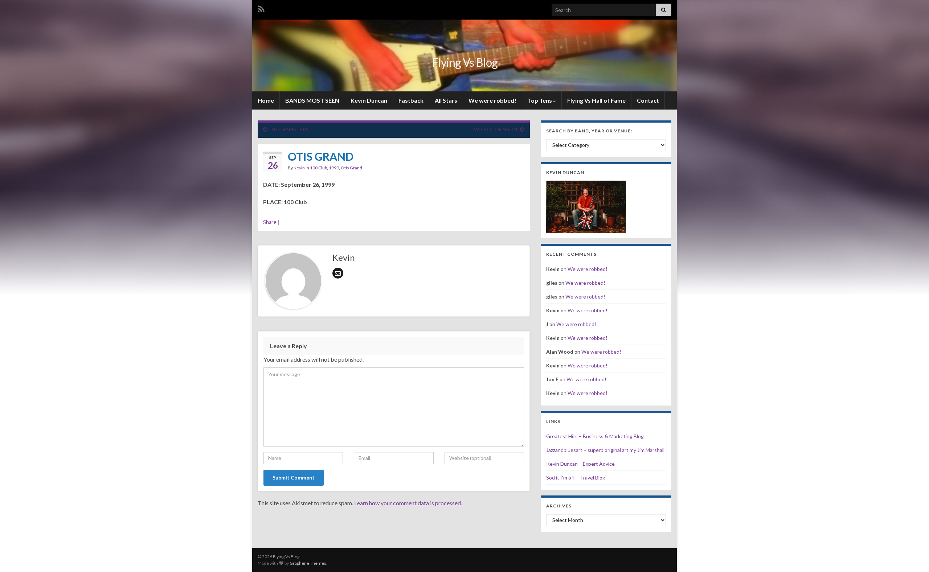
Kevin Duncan (369, 100)
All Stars (446, 100)
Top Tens (540, 100)
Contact (648, 100)
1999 (334, 167)
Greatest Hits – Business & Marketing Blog (595, 436)
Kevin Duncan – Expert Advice (580, 464)
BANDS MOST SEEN (312, 100)
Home (266, 100)
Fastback (410, 100)
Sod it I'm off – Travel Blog (575, 477)
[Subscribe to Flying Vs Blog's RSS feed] (261, 8)
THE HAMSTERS (289, 129)
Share (270, 222)
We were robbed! (492, 100)
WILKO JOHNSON (495, 129)
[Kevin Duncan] (586, 205)
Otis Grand (351, 167)
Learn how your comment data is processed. (408, 502)
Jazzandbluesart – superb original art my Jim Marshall (605, 450)
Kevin (299, 167)
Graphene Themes (308, 563)
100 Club (318, 167)
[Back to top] (913, 556)
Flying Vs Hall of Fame (596, 100)
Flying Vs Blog (465, 62)
